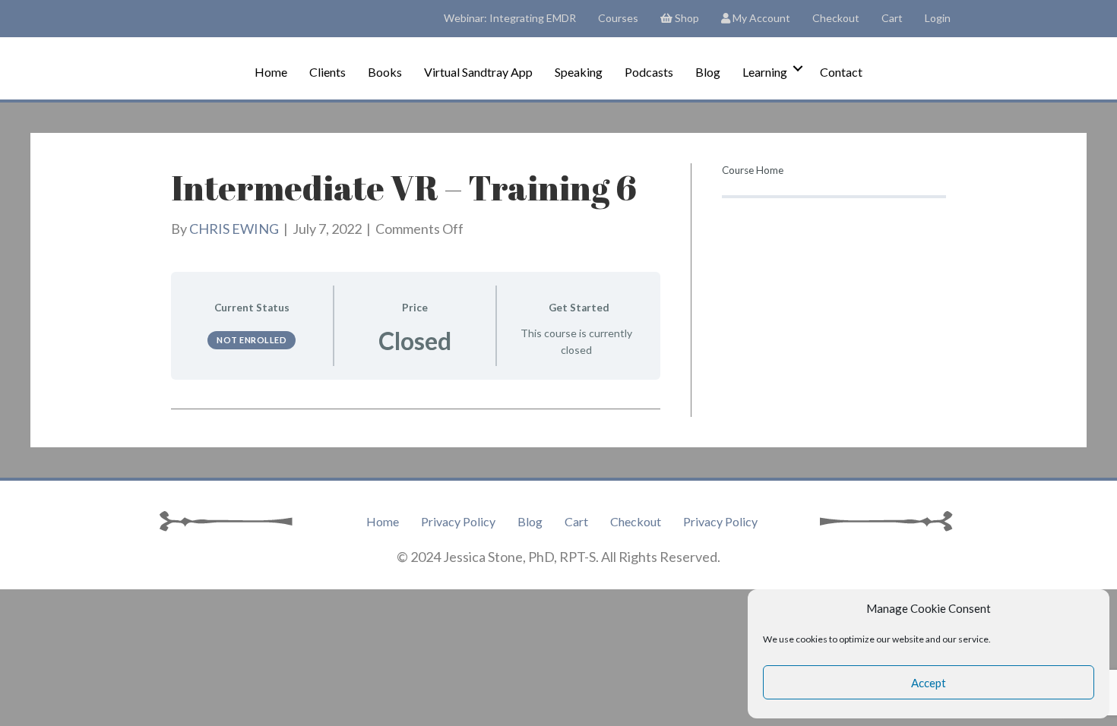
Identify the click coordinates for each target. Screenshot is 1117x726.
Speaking (579, 72)
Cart (892, 17)
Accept (928, 683)
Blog (707, 72)
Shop (685, 17)
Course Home (752, 170)
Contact (841, 72)
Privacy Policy (458, 521)
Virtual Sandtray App (478, 72)
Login (938, 17)
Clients (327, 72)
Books (385, 72)
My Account (760, 17)
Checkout (835, 17)
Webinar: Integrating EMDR (510, 17)
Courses (618, 17)
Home (271, 72)
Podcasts (649, 72)
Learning (764, 72)
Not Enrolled (251, 340)
